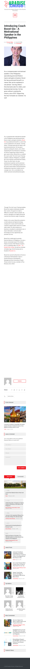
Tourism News (10, 42)
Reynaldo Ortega (9, 596)
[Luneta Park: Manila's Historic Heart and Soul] (15, 484)
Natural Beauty (8, 507)
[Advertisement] (15, 118)
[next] (24, 420)
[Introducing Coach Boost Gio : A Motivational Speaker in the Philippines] (15, 56)
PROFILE (20, 381)
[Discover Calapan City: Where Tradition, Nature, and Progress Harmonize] (7, 623)
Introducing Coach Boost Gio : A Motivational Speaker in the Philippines (15, 31)
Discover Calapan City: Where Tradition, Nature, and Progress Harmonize (19, 621)
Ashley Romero (9, 609)
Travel (5, 429)
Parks (24, 624)
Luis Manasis (21, 596)
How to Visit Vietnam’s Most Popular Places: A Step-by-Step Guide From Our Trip (19, 564)
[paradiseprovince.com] (15, 6)
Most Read (9, 476)
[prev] (5, 420)
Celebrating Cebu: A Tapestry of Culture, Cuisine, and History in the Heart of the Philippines (15, 504)
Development (19, 624)
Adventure (15, 567)
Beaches (7, 540)
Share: (6, 390)
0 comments (18, 43)
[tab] (9, 477)
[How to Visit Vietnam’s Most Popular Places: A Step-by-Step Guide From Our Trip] (7, 566)
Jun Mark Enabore (21, 609)
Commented (20, 476)
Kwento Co (12, 250)
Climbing (7, 518)
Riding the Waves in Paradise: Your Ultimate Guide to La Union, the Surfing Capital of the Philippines (14, 537)
